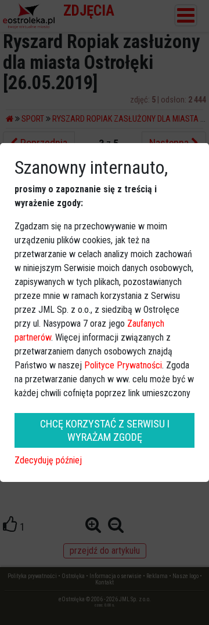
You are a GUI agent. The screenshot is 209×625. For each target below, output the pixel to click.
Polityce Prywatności (123, 365)
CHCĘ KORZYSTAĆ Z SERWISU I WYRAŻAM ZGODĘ (105, 430)
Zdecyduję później (48, 460)
